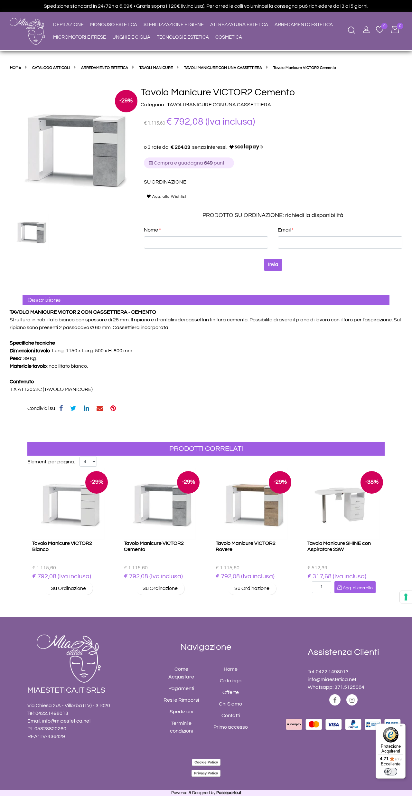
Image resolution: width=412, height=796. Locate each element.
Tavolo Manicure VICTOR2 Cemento (154, 546)
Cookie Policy (206, 762)
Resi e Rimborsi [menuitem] (181, 700)
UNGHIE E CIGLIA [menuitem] (131, 37)
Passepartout (228, 793)
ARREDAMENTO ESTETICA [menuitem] (304, 24)
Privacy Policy (206, 773)
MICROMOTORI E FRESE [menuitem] (79, 37)
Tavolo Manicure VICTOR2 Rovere (246, 546)
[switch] (390, 771)
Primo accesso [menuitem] (230, 727)
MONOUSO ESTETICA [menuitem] (113, 24)
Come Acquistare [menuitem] (181, 673)
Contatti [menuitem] (230, 715)
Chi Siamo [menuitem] (230, 703)
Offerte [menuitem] (230, 692)
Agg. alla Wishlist (169, 196)
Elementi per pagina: (51, 461)
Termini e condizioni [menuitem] (181, 727)
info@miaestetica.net (66, 721)
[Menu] (402, 727)
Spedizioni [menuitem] (181, 711)
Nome (152, 229)
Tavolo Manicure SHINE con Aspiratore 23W (339, 546)
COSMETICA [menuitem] (228, 37)
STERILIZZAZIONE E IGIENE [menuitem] (174, 24)
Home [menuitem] (231, 669)
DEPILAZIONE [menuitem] (68, 24)
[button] (72, 148)
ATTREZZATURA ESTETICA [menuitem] (239, 24)
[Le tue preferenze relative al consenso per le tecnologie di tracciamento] (406, 597)
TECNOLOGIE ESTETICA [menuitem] (183, 37)
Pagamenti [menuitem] (181, 688)
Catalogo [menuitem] (230, 680)
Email (286, 229)
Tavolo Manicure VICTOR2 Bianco (62, 546)
